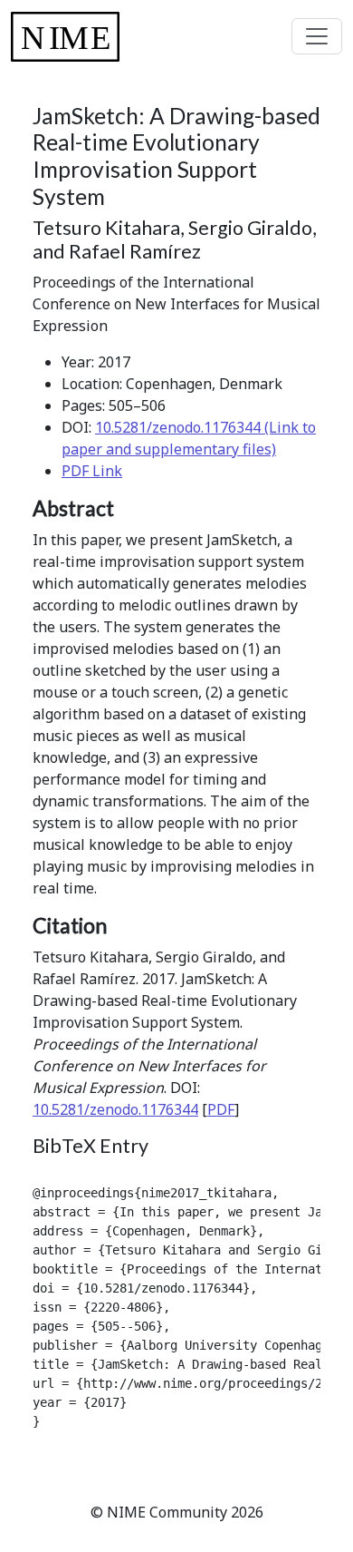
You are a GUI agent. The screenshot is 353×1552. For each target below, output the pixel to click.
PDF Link (92, 471)
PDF (220, 1109)
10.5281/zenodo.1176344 (115, 1109)
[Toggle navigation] (316, 36)
